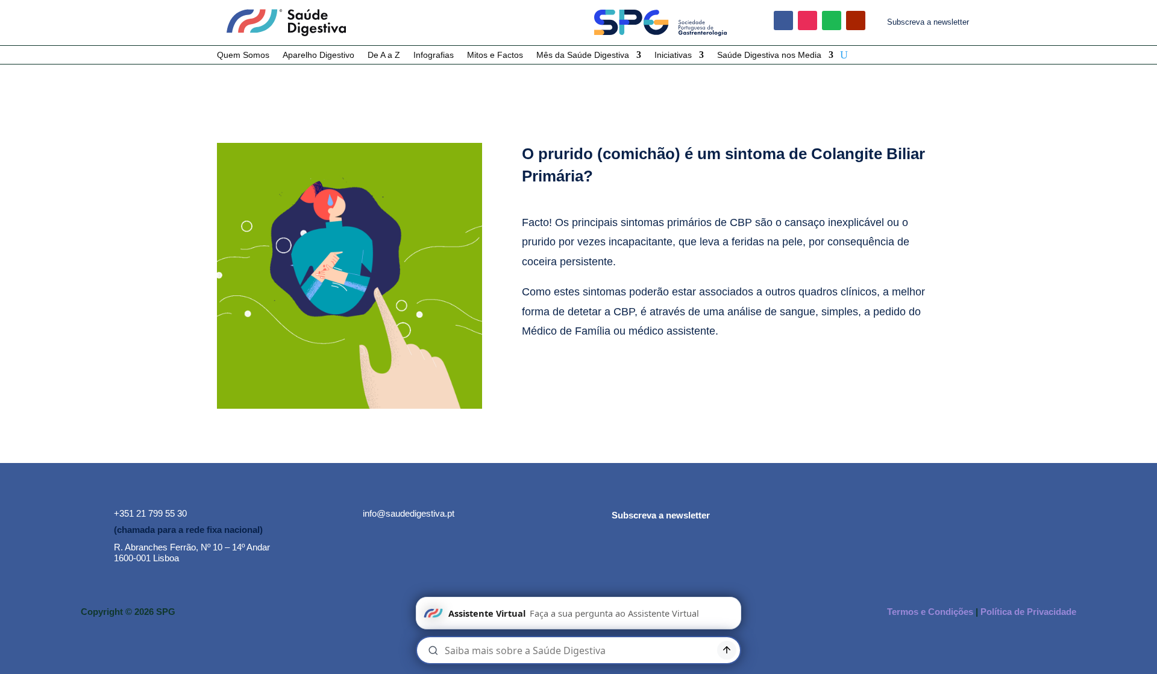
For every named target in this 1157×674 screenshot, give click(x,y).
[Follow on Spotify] (831, 20)
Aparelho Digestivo (318, 55)
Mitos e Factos (495, 55)
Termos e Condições (930, 611)
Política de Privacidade (1028, 611)
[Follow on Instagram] (807, 20)
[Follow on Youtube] (855, 20)
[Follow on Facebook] (783, 20)
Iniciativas (673, 55)
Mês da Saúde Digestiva (582, 55)
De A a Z (384, 55)
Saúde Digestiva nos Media (769, 55)
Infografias (433, 55)
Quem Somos (243, 55)
